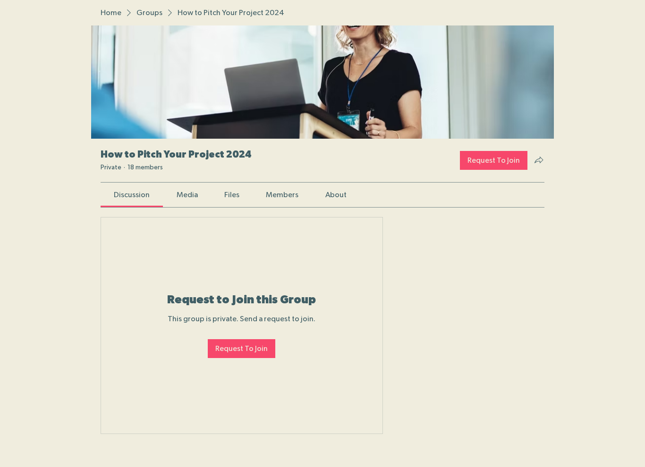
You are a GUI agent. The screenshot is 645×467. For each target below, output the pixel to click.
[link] (132, 195)
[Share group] (538, 160)
